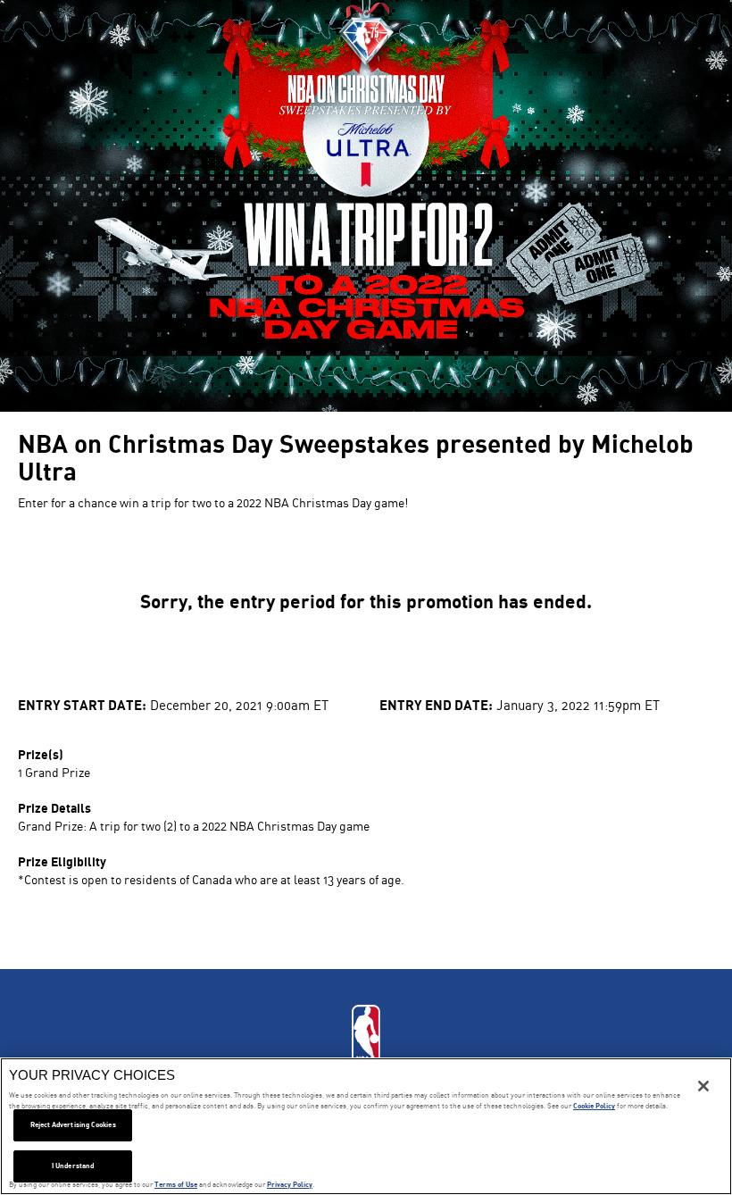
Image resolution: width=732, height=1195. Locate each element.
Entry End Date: (436, 704)
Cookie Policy (594, 1105)
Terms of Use (175, 1184)
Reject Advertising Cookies (73, 1124)
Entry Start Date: (82, 704)
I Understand (73, 1165)
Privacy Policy (289, 1184)
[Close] (703, 1086)
